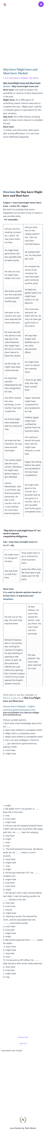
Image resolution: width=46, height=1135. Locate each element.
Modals (24, 78)
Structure (9, 192)
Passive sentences (12, 697)
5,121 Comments (11, 78)
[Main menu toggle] (41, 4)
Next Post (23, 1043)
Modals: (7, 86)
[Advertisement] (23, 35)
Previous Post (23, 1037)
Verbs (21, 712)
